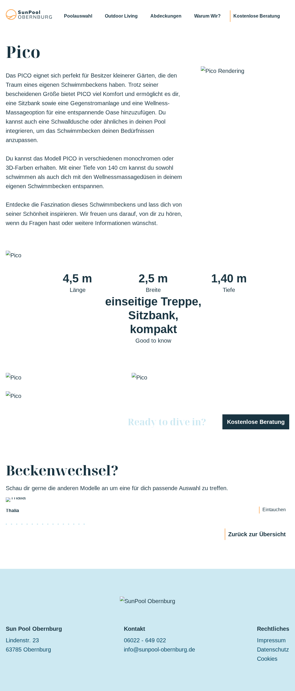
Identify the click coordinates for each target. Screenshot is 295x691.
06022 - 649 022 (145, 640)
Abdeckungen (165, 16)
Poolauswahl (78, 16)
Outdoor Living (121, 16)
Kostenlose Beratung (256, 16)
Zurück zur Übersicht (257, 534)
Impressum (271, 640)
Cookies (267, 659)
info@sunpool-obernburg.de (159, 649)
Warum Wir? (207, 16)
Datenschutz (273, 649)
